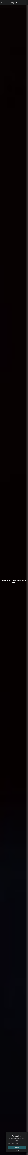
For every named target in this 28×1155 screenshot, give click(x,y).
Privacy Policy (17, 1150)
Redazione (8, 578)
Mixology (13, 578)
